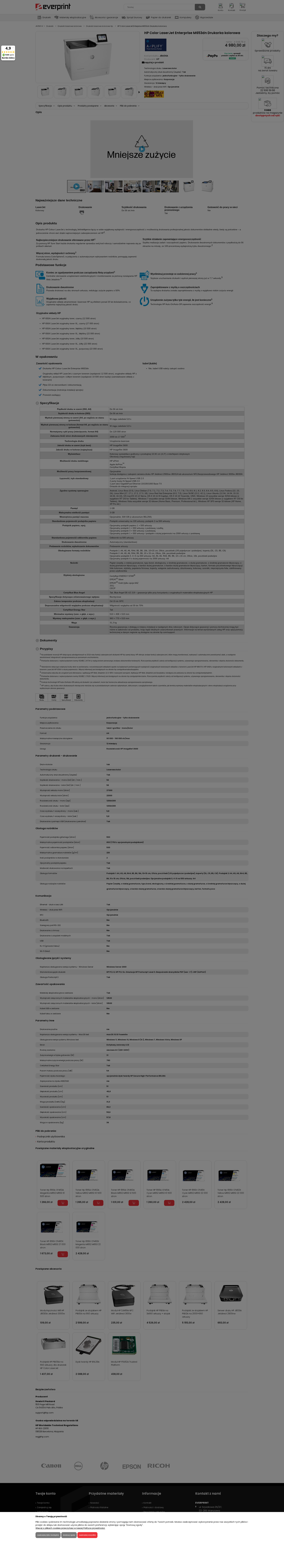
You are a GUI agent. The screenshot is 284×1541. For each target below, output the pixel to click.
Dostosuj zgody (69, 1535)
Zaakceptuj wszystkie (87, 1535)
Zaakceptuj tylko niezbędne (48, 1535)
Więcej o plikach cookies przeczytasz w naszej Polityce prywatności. (70, 1528)
